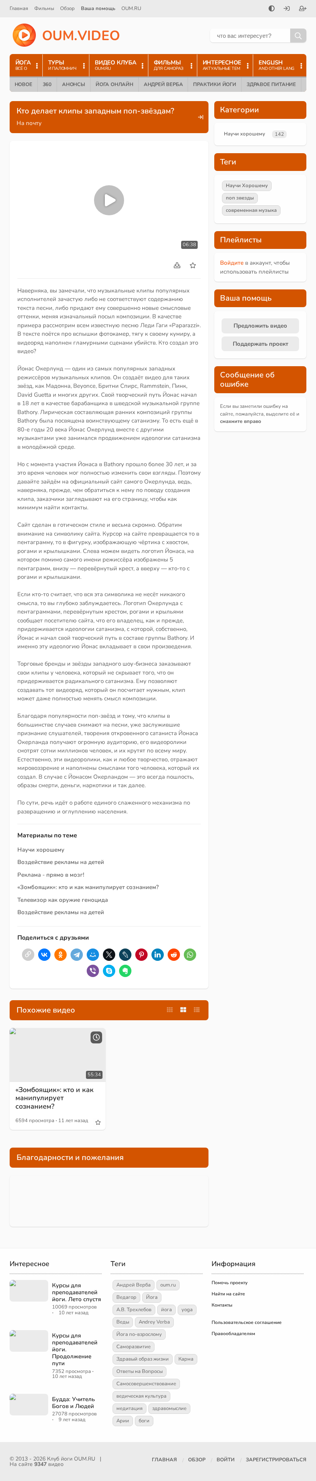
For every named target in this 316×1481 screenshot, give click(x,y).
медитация (129, 1408)
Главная (19, 8)
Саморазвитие (133, 1346)
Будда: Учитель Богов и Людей (73, 1402)
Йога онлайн (114, 84)
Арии (122, 1420)
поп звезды (240, 197)
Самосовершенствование (146, 1383)
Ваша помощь (98, 8)
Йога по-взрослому (139, 1334)
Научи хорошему (40, 850)
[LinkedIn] (157, 954)
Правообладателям (233, 1334)
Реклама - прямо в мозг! (50, 875)
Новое (23, 84)
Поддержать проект (260, 344)
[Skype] (109, 971)
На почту (29, 123)
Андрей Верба (163, 84)
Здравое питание (271, 84)
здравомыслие (169, 1408)
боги (144, 1420)
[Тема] (272, 9)
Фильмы (44, 8)
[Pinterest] (141, 954)
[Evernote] (125, 971)
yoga (187, 1309)
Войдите (232, 263)
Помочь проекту (229, 1283)
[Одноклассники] (60, 954)
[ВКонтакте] (44, 954)
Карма (185, 1359)
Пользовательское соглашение (247, 1322)
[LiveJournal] (125, 954)
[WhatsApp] (190, 954)
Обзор (67, 8)
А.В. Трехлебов (133, 1309)
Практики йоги (214, 84)
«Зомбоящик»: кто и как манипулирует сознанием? (88, 887)
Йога (152, 1297)
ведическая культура (141, 1396)
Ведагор (126, 1297)
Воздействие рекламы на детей (60, 862)
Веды (122, 1322)
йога (166, 1309)
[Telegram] (77, 954)
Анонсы (73, 84)
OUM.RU (131, 8)
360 (47, 84)
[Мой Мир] (93, 954)
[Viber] (93, 971)
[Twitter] (109, 954)
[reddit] (174, 954)
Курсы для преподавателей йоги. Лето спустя (76, 1292)
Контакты (222, 1305)
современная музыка (251, 210)
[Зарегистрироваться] (303, 9)
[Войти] (287, 9)
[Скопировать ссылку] (28, 954)
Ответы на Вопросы (139, 1371)
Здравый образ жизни (142, 1359)
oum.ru (168, 1285)
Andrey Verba (154, 1322)
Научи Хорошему (247, 185)
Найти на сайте (228, 1294)
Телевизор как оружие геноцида (62, 900)
